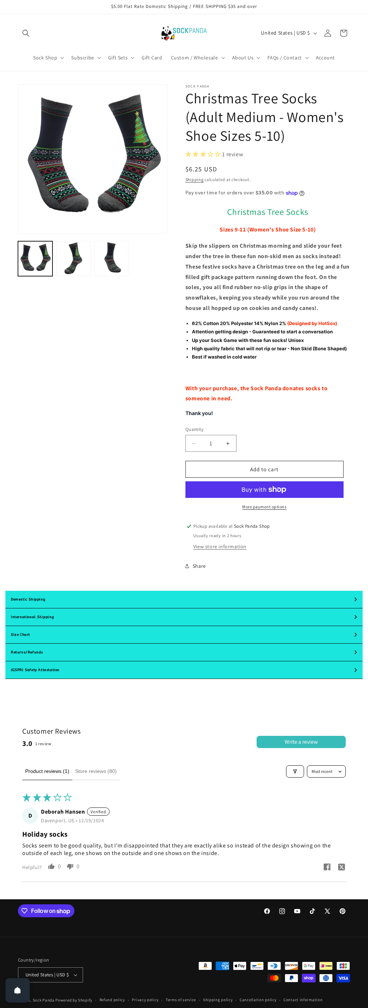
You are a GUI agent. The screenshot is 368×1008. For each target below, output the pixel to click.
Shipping (194, 179)
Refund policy (112, 999)
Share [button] (199, 566)
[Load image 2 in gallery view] (73, 258)
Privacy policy (145, 999)
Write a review (301, 742)
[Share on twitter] (341, 868)
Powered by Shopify (73, 1000)
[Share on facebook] (327, 868)
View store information (220, 546)
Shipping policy (218, 999)
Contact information (303, 999)
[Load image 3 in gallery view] (112, 258)
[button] (26, 33)
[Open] (17, 990)
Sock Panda (44, 1000)
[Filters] (295, 771)
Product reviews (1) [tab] (47, 771)
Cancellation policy (258, 999)
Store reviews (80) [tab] (96, 771)
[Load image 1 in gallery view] (35, 258)
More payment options (264, 506)
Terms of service (181, 999)
